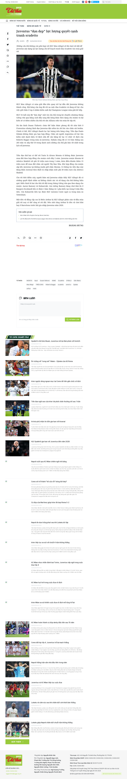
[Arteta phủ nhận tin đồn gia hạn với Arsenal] (17, 428)
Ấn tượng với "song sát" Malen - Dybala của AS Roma (52, 361)
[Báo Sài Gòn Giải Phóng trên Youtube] (86, 2)
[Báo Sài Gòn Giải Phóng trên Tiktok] (89, 2)
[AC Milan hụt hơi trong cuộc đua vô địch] (17, 589)
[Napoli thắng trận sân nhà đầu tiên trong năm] (17, 669)
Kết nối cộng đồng (79, 21)
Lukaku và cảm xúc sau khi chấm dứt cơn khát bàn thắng (53, 702)
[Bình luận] (7, 67)
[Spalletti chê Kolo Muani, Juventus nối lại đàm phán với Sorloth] (17, 348)
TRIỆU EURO (39, 284)
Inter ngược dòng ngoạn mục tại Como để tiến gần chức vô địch (56, 381)
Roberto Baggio (51, 284)
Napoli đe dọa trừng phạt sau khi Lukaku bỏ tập (49, 522)
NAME (54, 280)
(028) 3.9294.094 (11, 771)
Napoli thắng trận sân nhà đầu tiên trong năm (49, 662)
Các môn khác (65, 21)
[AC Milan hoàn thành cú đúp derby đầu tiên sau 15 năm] (17, 629)
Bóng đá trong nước (18, 21)
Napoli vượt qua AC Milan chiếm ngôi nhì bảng (49, 461)
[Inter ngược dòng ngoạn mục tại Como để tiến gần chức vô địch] (17, 388)
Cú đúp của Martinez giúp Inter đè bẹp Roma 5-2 (50, 502)
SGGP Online (30, 2)
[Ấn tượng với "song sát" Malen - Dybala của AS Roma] (17, 368)
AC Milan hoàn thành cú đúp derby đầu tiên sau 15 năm (52, 622)
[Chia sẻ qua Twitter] (7, 44)
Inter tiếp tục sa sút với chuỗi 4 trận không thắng (50, 542)
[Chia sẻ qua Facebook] (7, 39)
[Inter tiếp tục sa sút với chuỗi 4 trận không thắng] (17, 549)
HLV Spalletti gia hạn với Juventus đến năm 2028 (50, 441)
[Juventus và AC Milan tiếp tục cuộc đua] (17, 689)
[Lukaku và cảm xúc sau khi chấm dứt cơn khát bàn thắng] (17, 709)
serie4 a (68, 284)
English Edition (41, 2)
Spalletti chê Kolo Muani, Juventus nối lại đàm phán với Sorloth (55, 341)
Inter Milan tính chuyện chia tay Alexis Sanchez (34, 215)
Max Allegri (30, 284)
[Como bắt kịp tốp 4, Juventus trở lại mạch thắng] (17, 649)
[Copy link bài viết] (7, 61)
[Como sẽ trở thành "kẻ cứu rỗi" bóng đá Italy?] (17, 488)
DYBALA (68, 280)
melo (34, 288)
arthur (29, 288)
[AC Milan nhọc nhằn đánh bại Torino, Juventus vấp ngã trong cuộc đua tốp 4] (17, 569)
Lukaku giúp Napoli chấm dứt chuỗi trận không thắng (51, 722)
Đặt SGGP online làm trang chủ (112, 773)
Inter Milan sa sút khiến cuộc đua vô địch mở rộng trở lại (53, 602)
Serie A (47, 26)
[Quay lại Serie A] (7, 72)
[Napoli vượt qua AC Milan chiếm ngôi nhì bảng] (17, 468)
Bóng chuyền (53, 21)
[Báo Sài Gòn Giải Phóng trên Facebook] (83, 2)
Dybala (75, 284)
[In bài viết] (7, 55)
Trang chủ (6, 21)
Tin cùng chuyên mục (19, 337)
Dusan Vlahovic (45, 280)
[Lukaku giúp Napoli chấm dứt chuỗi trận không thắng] (17, 729)
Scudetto (61, 280)
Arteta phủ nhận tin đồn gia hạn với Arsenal (48, 421)
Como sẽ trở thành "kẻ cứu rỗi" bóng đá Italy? (49, 481)
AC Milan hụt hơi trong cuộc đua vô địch (46, 582)
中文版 (67, 2)
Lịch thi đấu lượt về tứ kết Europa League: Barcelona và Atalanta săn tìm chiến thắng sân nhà (48, 219)
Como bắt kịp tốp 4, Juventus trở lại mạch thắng (50, 642)
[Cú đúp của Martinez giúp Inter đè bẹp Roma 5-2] (17, 509)
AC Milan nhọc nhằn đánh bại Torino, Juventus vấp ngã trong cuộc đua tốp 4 (57, 563)
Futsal (44, 21)
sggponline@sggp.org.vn (13, 774)
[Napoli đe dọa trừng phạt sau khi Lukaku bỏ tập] (17, 529)
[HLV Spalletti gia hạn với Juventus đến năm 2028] (17, 448)
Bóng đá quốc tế (33, 21)
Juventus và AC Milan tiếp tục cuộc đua (46, 682)
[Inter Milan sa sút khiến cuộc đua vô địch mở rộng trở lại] (17, 609)
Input (36, 280)
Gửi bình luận (74, 319)
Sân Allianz (77, 280)
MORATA (29, 280)
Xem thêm (16, 742)
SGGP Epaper (76, 2)
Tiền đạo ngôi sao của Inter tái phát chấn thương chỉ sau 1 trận (55, 401)
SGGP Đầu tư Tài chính (55, 2)
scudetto (61, 284)
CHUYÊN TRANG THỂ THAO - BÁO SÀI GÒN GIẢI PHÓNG (13, 11)
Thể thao (20, 26)
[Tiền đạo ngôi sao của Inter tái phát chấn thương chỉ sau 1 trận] (17, 408)
